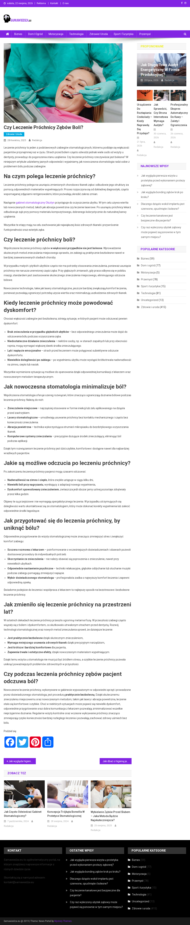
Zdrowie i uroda (98, 34)
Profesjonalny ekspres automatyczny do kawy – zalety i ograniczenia (178, 115)
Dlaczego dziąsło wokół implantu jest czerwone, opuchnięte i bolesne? (162, 206)
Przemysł (145, 34)
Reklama (41, 3)
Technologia (76, 34)
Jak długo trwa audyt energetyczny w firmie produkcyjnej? (160, 70)
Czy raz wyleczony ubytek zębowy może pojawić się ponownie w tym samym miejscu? (161, 232)
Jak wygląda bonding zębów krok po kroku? (162, 195)
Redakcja (37, 140)
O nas (66, 3)
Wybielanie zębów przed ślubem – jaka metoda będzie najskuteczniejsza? (110, 816)
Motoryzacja (56, 34)
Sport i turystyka (123, 34)
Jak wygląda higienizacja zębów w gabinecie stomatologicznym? (22, 761)
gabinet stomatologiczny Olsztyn (35, 202)
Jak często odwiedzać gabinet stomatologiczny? (22, 813)
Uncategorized (149, 300)
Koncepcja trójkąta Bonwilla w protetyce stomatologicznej (66, 813)
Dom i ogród (35, 34)
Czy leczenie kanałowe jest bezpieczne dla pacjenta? (157, 218)
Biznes (18, 34)
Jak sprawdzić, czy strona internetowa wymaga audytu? (161, 115)
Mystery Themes (63, 921)
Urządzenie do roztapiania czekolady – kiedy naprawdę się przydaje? (144, 119)
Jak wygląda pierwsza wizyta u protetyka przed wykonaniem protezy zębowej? (163, 180)
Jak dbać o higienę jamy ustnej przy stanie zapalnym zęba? (117, 761)
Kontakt (54, 3)
